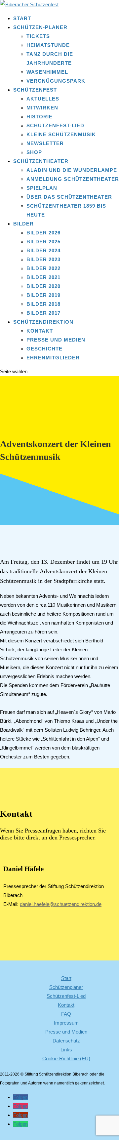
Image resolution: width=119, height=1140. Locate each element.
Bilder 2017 (43, 313)
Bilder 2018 (43, 304)
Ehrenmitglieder (53, 357)
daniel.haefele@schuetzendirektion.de (60, 904)
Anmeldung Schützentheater (72, 179)
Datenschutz (66, 1040)
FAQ (66, 1014)
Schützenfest (35, 90)
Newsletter (45, 143)
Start (22, 18)
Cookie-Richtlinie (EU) (66, 1058)
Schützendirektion (43, 322)
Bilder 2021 (43, 277)
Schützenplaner (66, 987)
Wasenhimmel (47, 72)
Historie (39, 116)
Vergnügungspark (55, 81)
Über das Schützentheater (69, 197)
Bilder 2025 (43, 241)
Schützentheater (40, 161)
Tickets (38, 36)
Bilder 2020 (43, 286)
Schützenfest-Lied (55, 125)
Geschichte (44, 348)
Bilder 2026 (43, 232)
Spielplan (41, 188)
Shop (34, 152)
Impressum (66, 1023)
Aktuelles (42, 99)
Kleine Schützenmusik (61, 134)
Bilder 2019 (43, 295)
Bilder (23, 223)
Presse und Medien (55, 340)
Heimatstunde (48, 45)
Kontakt (39, 331)
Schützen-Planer (40, 27)
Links (66, 1049)
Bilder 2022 (43, 268)
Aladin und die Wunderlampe (71, 170)
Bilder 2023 (43, 259)
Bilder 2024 (43, 250)
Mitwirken (42, 107)
